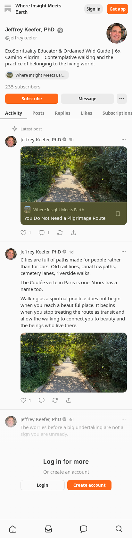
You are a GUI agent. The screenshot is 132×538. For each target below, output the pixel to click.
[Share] (73, 233)
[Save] (118, 214)
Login (42, 485)
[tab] (13, 112)
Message (87, 99)
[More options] (124, 139)
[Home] (8, 9)
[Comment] (41, 400)
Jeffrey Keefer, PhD (41, 139)
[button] (13, 529)
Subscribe (32, 99)
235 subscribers (22, 86)
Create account (89, 485)
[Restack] (59, 233)
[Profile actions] (122, 99)
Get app (118, 9)
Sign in (94, 9)
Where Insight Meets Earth (58, 209)
